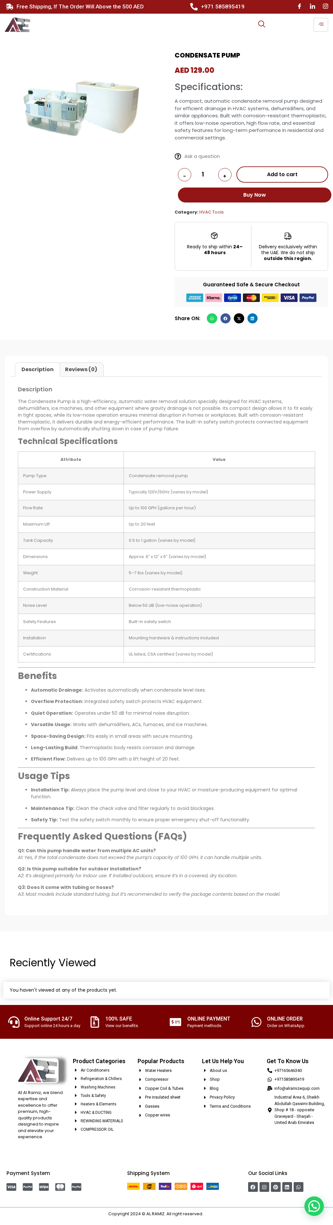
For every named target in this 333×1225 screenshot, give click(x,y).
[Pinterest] (276, 1187)
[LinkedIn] (312, 7)
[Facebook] (299, 7)
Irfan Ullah (214, 1214)
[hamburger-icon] (320, 25)
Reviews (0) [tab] (81, 369)
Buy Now (254, 195)
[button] (212, 318)
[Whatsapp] (298, 1187)
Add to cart (282, 174)
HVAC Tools (211, 212)
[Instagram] (325, 7)
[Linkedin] (287, 1187)
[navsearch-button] (262, 25)
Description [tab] (37, 369)
